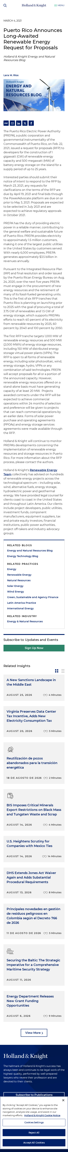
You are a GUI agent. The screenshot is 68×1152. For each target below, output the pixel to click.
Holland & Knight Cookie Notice (42, 1115)
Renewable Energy (19, 574)
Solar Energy (15, 586)
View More (33, 1032)
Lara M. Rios (10, 75)
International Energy (20, 608)
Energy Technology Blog (22, 556)
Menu (61, 5)
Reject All (34, 1132)
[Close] (63, 1100)
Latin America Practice (21, 602)
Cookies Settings (34, 1122)
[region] (34, 1122)
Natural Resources (19, 580)
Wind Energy (15, 591)
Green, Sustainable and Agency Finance (32, 597)
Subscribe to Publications (34, 1095)
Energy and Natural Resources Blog (30, 550)
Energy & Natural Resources (25, 621)
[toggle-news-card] (56, 670)
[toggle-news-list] (63, 670)
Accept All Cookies (33, 1142)
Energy (11, 569)
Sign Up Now (34, 648)
